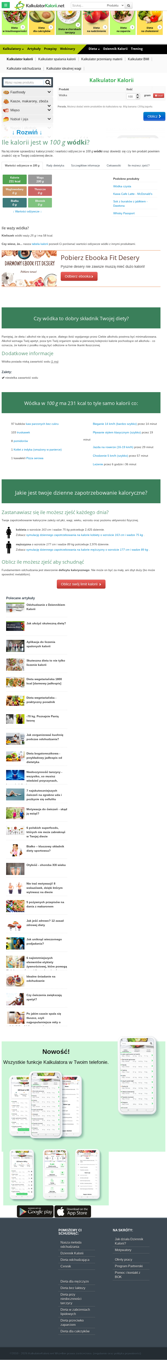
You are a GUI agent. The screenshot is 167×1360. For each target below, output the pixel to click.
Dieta (93, 49)
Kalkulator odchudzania (24, 68)
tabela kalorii (40, 243)
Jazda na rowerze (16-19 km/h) (113, 447)
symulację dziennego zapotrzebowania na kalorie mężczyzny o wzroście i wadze (87, 549)
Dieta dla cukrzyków (75, 1331)
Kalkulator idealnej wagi (63, 68)
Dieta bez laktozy (72, 1288)
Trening (137, 49)
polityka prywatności (127, 1353)
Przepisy (50, 49)
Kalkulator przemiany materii (101, 59)
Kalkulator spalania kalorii (57, 59)
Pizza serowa (34, 458)
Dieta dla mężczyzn (74, 1281)
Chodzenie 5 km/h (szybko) (110, 455)
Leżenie (98, 464)
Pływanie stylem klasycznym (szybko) (117, 432)
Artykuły (34, 49)
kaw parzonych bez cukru (42, 423)
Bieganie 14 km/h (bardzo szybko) (115, 423)
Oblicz (153, 116)
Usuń (160, 95)
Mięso (14, 110)
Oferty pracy (123, 1259)
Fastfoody (17, 92)
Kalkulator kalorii (20, 59)
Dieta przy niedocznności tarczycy (70, 1299)
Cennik (65, 1266)
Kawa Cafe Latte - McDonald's (132, 193)
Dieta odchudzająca (74, 1260)
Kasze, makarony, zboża (28, 101)
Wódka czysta (122, 186)
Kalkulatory (12, 49)
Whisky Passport (124, 213)
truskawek (23, 432)
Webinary (67, 49)
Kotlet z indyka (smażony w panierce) (38, 449)
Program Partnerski (129, 1266)
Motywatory (123, 1250)
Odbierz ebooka (78, 276)
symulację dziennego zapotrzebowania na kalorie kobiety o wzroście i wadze (84, 535)
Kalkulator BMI (138, 59)
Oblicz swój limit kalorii (80, 584)
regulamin (100, 1353)
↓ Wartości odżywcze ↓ (27, 211)
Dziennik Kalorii (115, 49)
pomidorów (21, 441)
